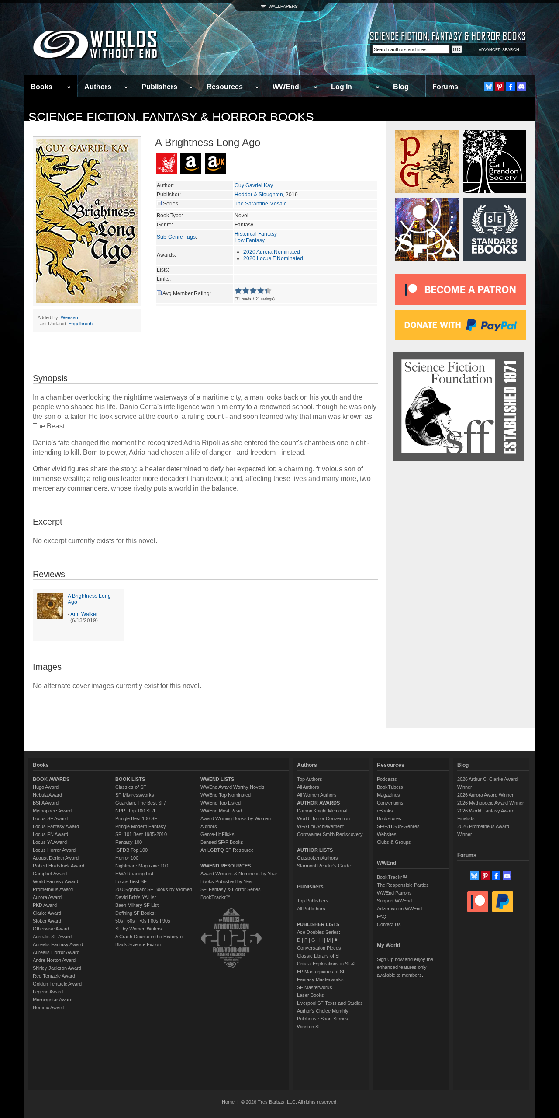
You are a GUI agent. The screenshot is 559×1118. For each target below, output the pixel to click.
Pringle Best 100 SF (136, 818)
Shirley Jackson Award (57, 968)
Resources (225, 87)
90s (166, 920)
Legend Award (48, 991)
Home (228, 1101)
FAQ (381, 916)
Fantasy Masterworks (320, 979)
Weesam (70, 317)
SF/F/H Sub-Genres (398, 826)
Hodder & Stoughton (259, 195)
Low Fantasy (250, 240)
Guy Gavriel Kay (254, 185)
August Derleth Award (56, 857)
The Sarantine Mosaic (260, 204)
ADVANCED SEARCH (499, 50)
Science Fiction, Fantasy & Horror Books (171, 117)
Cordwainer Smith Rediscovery (330, 834)
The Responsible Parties (403, 885)
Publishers (159, 87)
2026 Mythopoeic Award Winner (490, 802)
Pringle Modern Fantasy (140, 826)
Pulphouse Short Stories (322, 1018)
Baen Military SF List (137, 905)
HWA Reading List (134, 873)
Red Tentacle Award (54, 976)
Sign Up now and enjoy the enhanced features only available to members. (405, 967)
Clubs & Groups (394, 842)
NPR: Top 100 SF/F (136, 810)
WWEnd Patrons (394, 892)
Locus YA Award (50, 842)
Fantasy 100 (128, 842)
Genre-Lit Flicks (217, 834)
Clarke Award (47, 913)
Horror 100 (126, 857)
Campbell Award (50, 873)
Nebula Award (47, 795)
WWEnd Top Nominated (225, 795)
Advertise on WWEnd (399, 908)
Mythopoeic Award (52, 810)
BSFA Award (46, 802)
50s (119, 920)
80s (155, 920)
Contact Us (389, 924)
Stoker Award (47, 920)
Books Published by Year (226, 881)
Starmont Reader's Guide (324, 865)
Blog (401, 87)
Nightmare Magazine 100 (141, 865)
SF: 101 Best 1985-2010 (141, 834)
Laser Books (310, 995)
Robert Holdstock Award (58, 865)
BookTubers (390, 787)
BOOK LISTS (130, 779)
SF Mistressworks (134, 795)
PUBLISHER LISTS (318, 924)
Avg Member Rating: (186, 293)
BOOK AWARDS (51, 779)
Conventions (390, 802)
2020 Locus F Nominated (273, 258)
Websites (387, 834)
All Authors (308, 787)
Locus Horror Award (54, 850)
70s (143, 920)
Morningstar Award (52, 999)
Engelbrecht (81, 323)
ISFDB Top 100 (131, 850)
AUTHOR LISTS (315, 850)
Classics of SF (130, 787)
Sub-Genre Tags (176, 237)
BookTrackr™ (215, 897)
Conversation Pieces (319, 948)
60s (131, 920)
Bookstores (389, 818)
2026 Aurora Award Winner (485, 795)
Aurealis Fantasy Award (58, 944)
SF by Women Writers (138, 928)
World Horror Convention (323, 818)
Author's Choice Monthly (323, 1011)
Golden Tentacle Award (57, 983)
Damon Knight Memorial (322, 810)
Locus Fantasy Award (56, 826)
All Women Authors (317, 795)
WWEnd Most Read (221, 810)
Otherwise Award (51, 928)
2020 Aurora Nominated (271, 252)
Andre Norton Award (54, 960)
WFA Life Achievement (320, 826)
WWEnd (286, 87)
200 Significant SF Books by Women (153, 889)
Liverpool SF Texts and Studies (330, 1003)
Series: (171, 204)
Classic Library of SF (319, 955)
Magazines (388, 795)
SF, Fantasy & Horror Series (230, 889)
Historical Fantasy (256, 234)
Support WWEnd (394, 900)
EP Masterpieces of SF (321, 971)
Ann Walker (84, 614)
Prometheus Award (53, 889)
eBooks (385, 810)
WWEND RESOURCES (225, 865)
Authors (97, 87)
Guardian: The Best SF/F (142, 802)
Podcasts (387, 779)
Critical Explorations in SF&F (327, 963)
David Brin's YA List (135, 897)
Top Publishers (312, 900)
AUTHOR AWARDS (318, 802)
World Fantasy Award (55, 881)
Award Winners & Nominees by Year (238, 873)
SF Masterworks (314, 987)
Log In (341, 87)
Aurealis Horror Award (56, 952)
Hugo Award (46, 787)
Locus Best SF (131, 881)
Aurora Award (47, 897)
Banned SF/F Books (221, 842)
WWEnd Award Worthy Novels (232, 787)
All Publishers (311, 908)
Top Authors (309, 779)
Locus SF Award (50, 818)
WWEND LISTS (217, 779)
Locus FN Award (50, 834)
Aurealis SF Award (52, 936)
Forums (445, 87)
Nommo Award (48, 1007)
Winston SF (309, 1026)
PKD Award (45, 905)
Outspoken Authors (317, 857)
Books (41, 87)
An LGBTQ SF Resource (227, 850)
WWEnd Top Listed (220, 802)
